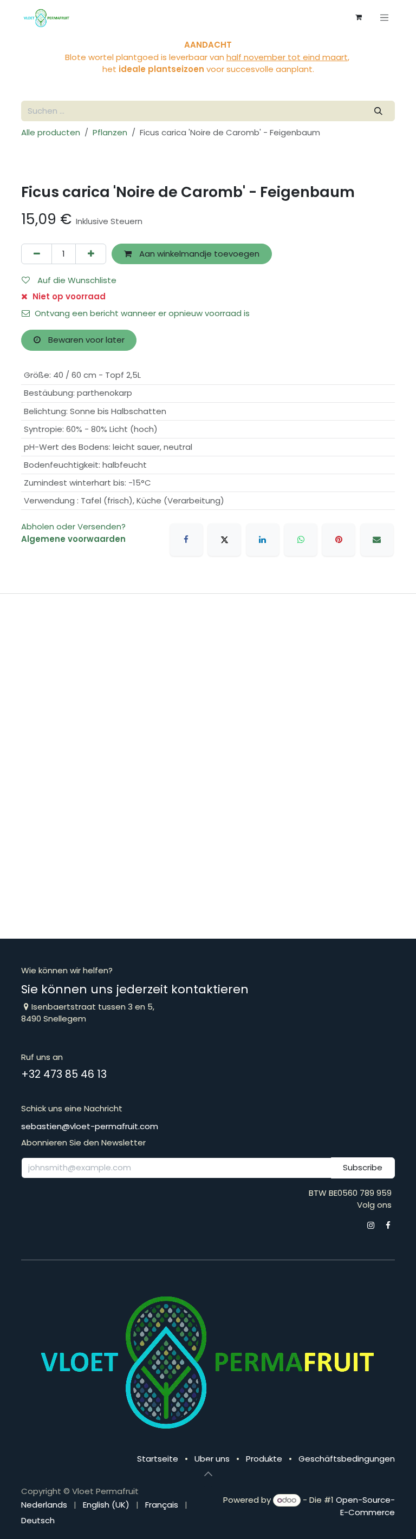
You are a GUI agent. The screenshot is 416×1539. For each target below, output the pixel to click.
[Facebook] (186, 539)
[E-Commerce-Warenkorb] (358, 17)
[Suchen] (378, 111)
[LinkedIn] (262, 539)
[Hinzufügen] (90, 254)
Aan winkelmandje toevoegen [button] (198, 253)
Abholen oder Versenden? (73, 526)
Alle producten (50, 132)
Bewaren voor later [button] (85, 339)
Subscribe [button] (362, 1167)
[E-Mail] (377, 539)
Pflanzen (110, 132)
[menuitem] (44, 1505)
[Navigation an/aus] (384, 17)
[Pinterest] (338, 539)
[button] (208, 1474)
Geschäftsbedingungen (346, 1458)
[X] (224, 539)
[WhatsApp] (300, 539)
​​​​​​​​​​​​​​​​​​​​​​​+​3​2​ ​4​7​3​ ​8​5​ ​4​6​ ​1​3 (64, 1074)
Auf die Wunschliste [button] (75, 280)
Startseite (157, 1458)
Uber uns (212, 1458)
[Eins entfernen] (36, 254)
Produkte (264, 1458)
